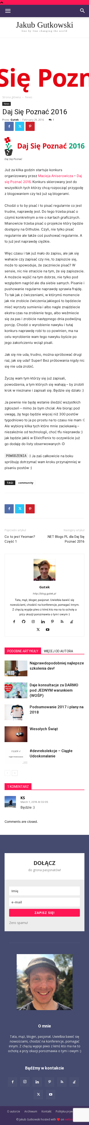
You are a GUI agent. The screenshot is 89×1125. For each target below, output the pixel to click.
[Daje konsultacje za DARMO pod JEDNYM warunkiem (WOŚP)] (16, 690)
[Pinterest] (30, 126)
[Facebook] (9, 126)
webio (69, 1119)
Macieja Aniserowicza (55, 176)
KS (23, 798)
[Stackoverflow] (73, 622)
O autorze (13, 1111)
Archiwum (30, 1111)
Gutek (14, 119)
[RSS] (64, 622)
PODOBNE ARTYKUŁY (22, 651)
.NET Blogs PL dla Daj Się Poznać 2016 (65, 539)
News (28, 97)
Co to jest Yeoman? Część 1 (20, 539)
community (25, 482)
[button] (7, 11)
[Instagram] (35, 622)
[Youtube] (49, 630)
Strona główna (11, 97)
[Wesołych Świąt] (16, 734)
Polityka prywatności (69, 1111)
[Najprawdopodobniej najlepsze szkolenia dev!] (16, 668)
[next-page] (15, 773)
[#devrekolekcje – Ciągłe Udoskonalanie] (16, 756)
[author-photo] (44, 581)
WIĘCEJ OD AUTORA (58, 651)
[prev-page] (7, 773)
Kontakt (46, 1111)
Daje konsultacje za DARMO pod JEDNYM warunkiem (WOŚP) (54, 690)
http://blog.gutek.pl (44, 593)
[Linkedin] (44, 622)
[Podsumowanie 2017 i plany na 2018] (16, 712)
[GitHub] (25, 622)
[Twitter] (19, 126)
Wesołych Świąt (44, 729)
